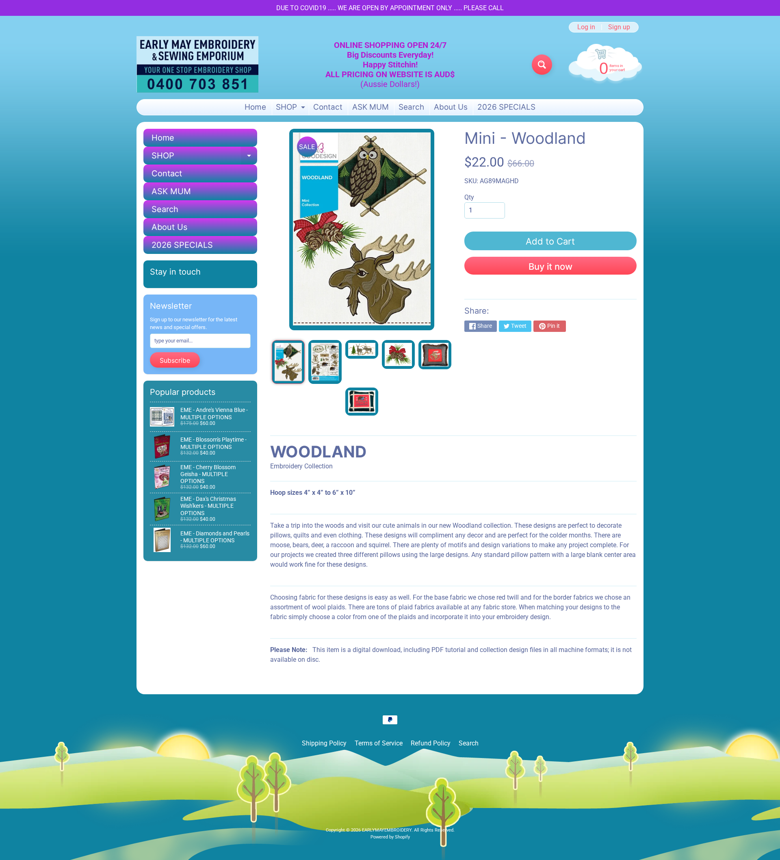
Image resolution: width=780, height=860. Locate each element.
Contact (327, 107)
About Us (451, 107)
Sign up (619, 27)
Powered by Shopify (390, 837)
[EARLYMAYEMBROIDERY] (197, 64)
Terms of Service (379, 743)
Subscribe (175, 360)
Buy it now (550, 266)
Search (411, 107)
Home (255, 107)
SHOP (291, 108)
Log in (586, 27)
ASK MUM (370, 107)
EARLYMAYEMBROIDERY (387, 830)
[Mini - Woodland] (288, 362)
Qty (469, 197)
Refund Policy (431, 743)
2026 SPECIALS (506, 107)
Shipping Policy (324, 743)
